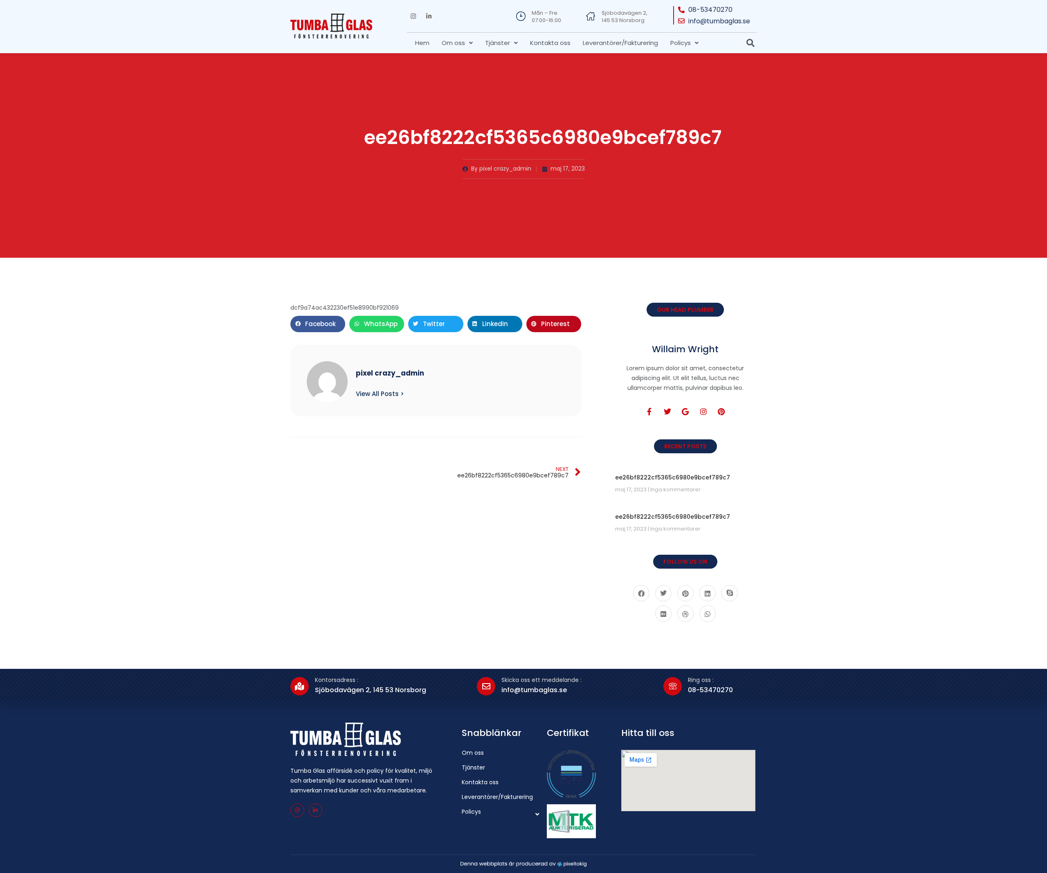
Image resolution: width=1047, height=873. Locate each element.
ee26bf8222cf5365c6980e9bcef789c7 (672, 477)
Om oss (453, 42)
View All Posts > (380, 393)
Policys (680, 42)
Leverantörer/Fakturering (620, 42)
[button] (457, 43)
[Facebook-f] (649, 411)
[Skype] (729, 593)
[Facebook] (641, 593)
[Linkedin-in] (428, 16)
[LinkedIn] (707, 593)
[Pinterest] (721, 411)
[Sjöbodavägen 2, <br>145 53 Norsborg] (590, 16)
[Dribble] (685, 613)
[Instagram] (413, 16)
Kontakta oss (550, 42)
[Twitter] (667, 411)
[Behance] (663, 613)
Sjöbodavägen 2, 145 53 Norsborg (624, 16)
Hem (422, 42)
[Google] (685, 411)
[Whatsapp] (707, 613)
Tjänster (497, 42)
